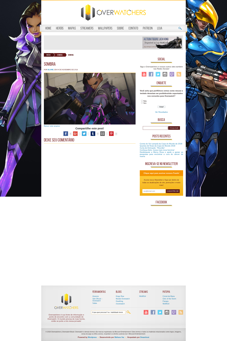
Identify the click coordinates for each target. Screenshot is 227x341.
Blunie (51, 70)
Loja (159, 28)
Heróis (59, 28)
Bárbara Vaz (119, 337)
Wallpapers (105, 28)
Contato (133, 28)
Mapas (72, 28)
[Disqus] (90, 178)
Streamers (86, 28)
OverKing (119, 301)
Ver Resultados (161, 112)
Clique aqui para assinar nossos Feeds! (161, 173)
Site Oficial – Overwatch (97, 300)
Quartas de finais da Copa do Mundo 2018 (157, 146)
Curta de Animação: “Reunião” (152, 148)
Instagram (165, 74)
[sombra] (90, 124)
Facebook (151, 74)
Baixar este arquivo (52, 126)
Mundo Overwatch (123, 299)
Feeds (179, 74)
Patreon (148, 28)
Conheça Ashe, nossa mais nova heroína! (157, 150)
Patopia (165, 301)
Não (145, 101)
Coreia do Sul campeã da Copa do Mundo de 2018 (161, 144)
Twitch (172, 74)
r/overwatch (120, 304)
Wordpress (92, 337)
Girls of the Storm (169, 299)
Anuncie (95, 296)
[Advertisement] (93, 43)
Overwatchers (113, 12)
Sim (144, 103)
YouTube (144, 74)
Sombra (60, 55)
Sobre (120, 28)
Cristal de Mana (169, 296)
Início (49, 55)
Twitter (158, 74)
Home (48, 28)
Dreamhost (144, 337)
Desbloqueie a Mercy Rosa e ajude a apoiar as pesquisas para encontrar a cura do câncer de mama (161, 154)
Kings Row (120, 296)
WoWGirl (142, 296)
